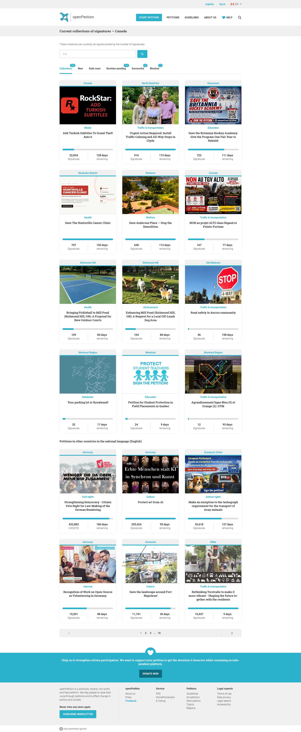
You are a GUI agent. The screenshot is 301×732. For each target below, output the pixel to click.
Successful (138, 67)
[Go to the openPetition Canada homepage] (77, 17)
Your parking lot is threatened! (88, 402)
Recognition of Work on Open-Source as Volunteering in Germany (87, 594)
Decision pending (116, 67)
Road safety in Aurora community (213, 312)
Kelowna (150, 173)
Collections (66, 67)
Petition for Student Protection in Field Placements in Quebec (150, 404)
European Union (213, 452)
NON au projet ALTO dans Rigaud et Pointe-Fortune (213, 224)
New (80, 68)
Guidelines (192, 17)
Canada (88, 83)
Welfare (150, 217)
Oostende (150, 542)
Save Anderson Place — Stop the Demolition (150, 224)
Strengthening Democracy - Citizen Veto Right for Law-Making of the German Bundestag (87, 506)
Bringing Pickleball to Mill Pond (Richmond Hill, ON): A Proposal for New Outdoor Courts (87, 316)
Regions (191, 708)
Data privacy (224, 697)
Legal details (224, 700)
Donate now (150, 673)
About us (210, 17)
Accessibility (224, 704)
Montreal (150, 352)
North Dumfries (150, 83)
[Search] (240, 17)
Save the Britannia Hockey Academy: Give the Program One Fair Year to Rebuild (213, 136)
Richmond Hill (88, 262)
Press (128, 697)
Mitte (213, 542)
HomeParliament (165, 697)
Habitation (88, 397)
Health (88, 217)
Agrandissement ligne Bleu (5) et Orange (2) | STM (213, 404)
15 (159, 633)
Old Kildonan (213, 262)
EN (236, 4)
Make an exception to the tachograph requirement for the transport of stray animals (213, 506)
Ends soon (94, 68)
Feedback (131, 700)
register (209, 4)
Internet (87, 586)
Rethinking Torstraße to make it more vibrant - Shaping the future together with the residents (213, 595)
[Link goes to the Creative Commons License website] (61, 728)
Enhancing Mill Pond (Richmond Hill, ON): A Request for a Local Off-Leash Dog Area (150, 316)
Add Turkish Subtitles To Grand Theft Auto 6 (88, 135)
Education (213, 127)
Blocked (154, 67)
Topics (190, 704)
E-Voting (160, 700)
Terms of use (224, 693)
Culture (150, 496)
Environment (150, 307)
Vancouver (213, 83)
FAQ (158, 693)
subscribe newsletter (78, 714)
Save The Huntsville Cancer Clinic (88, 223)
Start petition (149, 17)
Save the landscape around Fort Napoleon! (150, 594)
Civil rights (88, 496)
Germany (88, 452)
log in (222, 4)
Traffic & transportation (150, 127)
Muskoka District (87, 173)
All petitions (193, 697)
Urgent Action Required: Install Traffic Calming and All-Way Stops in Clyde (150, 136)
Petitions (173, 17)
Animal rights (213, 496)
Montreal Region (88, 352)
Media (87, 127)
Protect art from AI (150, 502)
